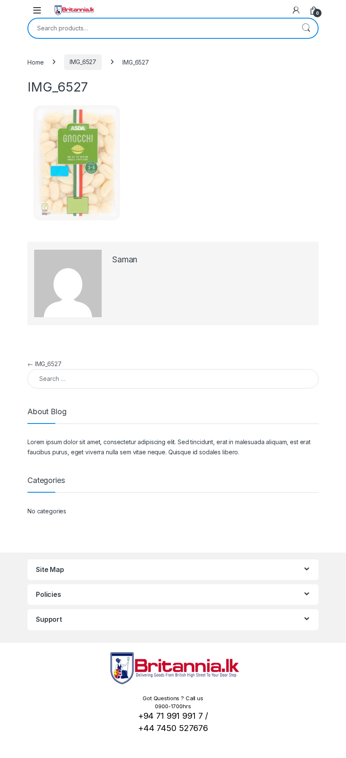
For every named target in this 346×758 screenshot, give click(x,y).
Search (306, 28)
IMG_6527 (83, 61)
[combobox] (161, 28)
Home (35, 61)
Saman (124, 259)
